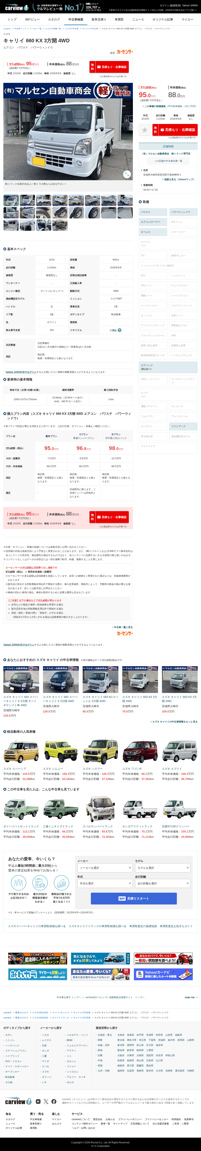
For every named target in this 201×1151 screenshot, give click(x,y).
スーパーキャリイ (60, 1012)
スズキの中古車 (72, 29)
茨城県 (161, 1040)
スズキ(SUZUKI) (40, 1012)
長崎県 (140, 1070)
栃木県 (171, 1040)
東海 (100, 1050)
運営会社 (97, 1119)
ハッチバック (12, 1045)
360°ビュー (32, 19)
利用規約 (176, 1119)
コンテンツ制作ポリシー (85, 1123)
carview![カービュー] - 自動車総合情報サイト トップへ (114, 997)
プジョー (71, 1066)
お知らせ (110, 1119)
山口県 (159, 1060)
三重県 (149, 1050)
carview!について (81, 1119)
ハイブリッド (12, 1056)
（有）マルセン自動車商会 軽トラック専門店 (165, 153)
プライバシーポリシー (130, 1119)
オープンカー (12, 1071)
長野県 (130, 1045)
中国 (100, 1060)
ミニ (69, 1056)
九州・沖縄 (104, 1070)
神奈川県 (131, 1040)
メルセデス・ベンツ (77, 1035)
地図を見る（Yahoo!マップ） (180, 179)
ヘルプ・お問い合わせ (83, 1128)
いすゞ (45, 1082)
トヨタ (45, 1035)
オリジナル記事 (163, 19)
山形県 (169, 1035)
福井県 (159, 1045)
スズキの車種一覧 (53, 29)
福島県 (178, 1035)
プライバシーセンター (156, 1119)
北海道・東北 (105, 1035)
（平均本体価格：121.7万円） (171, 106)
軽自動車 (10, 1077)
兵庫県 (130, 1055)
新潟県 (120, 1045)
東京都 (120, 1040)
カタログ (54, 19)
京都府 (140, 1055)
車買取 (119, 19)
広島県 (149, 1060)
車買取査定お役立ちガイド (176, 926)
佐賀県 (130, 1070)
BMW (69, 1040)
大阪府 (120, 1055)
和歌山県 (170, 1055)
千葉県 (152, 1040)
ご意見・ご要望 (180, 1123)
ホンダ (45, 1050)
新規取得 (175, 5)
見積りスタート (138, 898)
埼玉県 (142, 1040)
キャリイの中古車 (90, 29)
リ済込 (113, 330)
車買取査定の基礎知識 (143, 926)
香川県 (130, 1065)
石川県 (149, 1045)
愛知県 (120, 1050)
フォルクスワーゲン (77, 1045)
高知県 (149, 1065)
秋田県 (159, 1035)
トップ (12, 19)
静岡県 (140, 1050)
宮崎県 (169, 1070)
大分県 (159, 1070)
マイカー (187, 19)
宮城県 (149, 1035)
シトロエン (73, 1071)
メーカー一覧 (36, 29)
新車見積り (99, 19)
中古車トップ (20, 29)
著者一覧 (105, 1123)
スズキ (45, 1071)
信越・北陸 (104, 1045)
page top (190, 997)
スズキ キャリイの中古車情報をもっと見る (175, 721)
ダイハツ (46, 1077)
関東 (100, 1040)
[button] (68, 131)
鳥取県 (120, 1060)
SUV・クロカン (13, 1061)
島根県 (130, 1060)
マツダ (45, 1061)
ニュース (138, 19)
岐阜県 (130, 1050)
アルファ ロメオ (76, 1077)
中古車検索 (76, 19)
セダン (8, 1035)
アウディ (71, 1050)
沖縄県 (190, 1070)
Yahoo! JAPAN (190, 5)
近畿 (100, 1055)
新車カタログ (21, 1012)
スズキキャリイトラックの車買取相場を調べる (97, 926)
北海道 (120, 1035)
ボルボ (70, 1082)
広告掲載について (140, 1123)
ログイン (164, 5)
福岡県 (120, 1070)
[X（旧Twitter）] (46, 1101)
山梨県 (190, 1040)
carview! (7, 29)
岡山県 (140, 1060)
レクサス (46, 1040)
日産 (44, 1045)
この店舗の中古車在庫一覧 (168, 161)
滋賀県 (149, 1055)
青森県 (130, 1035)
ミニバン (10, 1040)
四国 (100, 1065)
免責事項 (189, 1119)
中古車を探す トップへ (69, 997)
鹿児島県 (180, 1070)
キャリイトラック (60, 1017)
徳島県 (120, 1065)
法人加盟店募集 (161, 1123)
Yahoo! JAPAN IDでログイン (21, 372)
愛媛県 (140, 1065)
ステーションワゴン (15, 1050)
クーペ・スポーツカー (17, 1066)
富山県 (140, 1045)
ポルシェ (71, 1061)
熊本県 (149, 1070)
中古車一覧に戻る (123, 627)
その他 (8, 1082)
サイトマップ (120, 1123)
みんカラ (56, 1123)
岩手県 (140, 1035)
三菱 (44, 1056)
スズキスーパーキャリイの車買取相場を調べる (37, 926)
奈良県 (159, 1055)
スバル (45, 1066)
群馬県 (181, 1040)
